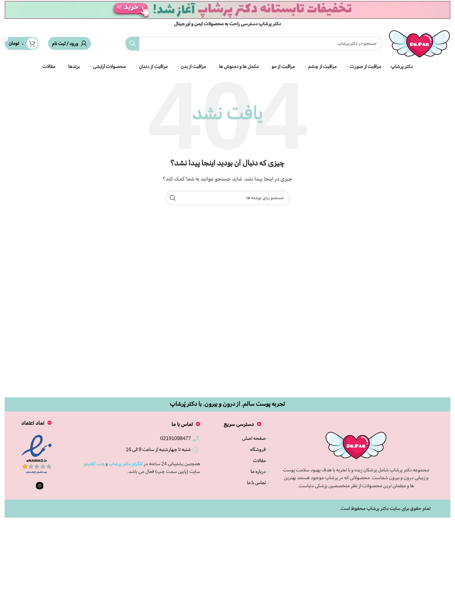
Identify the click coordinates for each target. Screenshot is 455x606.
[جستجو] (132, 44)
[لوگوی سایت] (419, 42)
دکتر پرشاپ (377, 508)
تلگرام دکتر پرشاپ (126, 464)
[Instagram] (39, 485)
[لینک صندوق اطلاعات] (227, 14)
